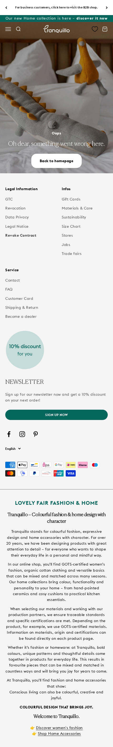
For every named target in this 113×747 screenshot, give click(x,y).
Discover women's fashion (59, 727)
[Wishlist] (95, 29)
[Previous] (6, 7)
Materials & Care (77, 208)
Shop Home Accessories (59, 733)
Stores (67, 235)
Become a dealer (21, 316)
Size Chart (71, 226)
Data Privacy (17, 217)
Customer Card (19, 298)
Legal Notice (17, 226)
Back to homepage (57, 160)
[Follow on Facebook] (8, 434)
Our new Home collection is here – (57, 18)
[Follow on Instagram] (22, 434)
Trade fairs (71, 253)
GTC (9, 199)
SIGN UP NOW (56, 415)
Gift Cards (71, 199)
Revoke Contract (20, 235)
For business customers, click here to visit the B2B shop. (56, 7)
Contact (12, 280)
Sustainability (74, 217)
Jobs (66, 244)
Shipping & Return (21, 307)
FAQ (9, 289)
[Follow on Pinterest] (35, 434)
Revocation (15, 208)
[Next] (107, 7)
